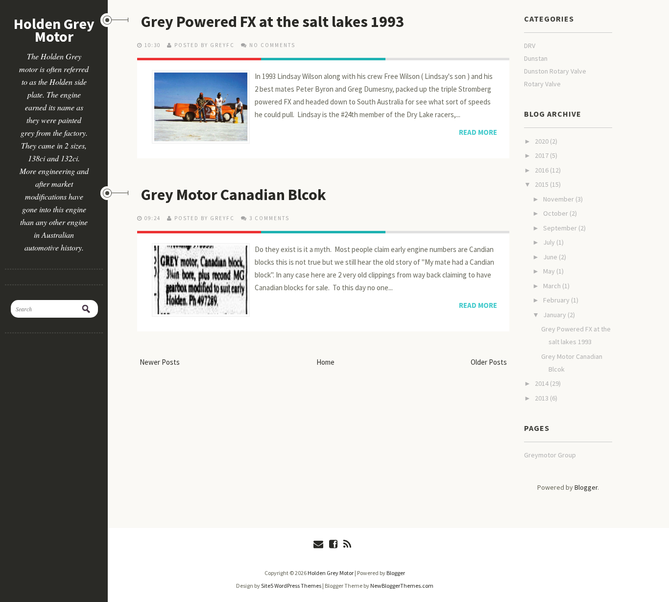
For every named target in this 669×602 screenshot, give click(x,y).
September (560, 228)
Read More (478, 132)
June (551, 256)
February (557, 300)
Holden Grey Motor (54, 30)
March (552, 285)
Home (325, 362)
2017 (542, 155)
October (556, 213)
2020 (542, 141)
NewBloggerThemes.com (401, 585)
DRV (529, 45)
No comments (272, 45)
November (559, 199)
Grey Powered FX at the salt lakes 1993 (272, 21)
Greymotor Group (550, 455)
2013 (542, 398)
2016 (542, 170)
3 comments (269, 218)
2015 (542, 184)
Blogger (585, 487)
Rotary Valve (542, 83)
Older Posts (489, 362)
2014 (542, 383)
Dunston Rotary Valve (555, 71)
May (549, 271)
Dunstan (536, 58)
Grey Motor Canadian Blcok (233, 194)
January (555, 314)
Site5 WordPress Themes (291, 585)
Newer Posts (160, 362)
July (549, 242)
